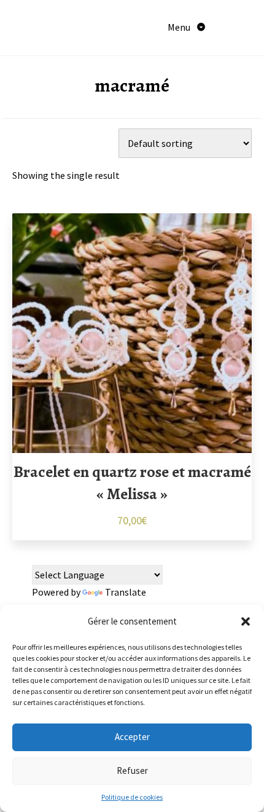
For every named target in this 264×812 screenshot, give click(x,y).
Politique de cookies (132, 797)
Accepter (132, 737)
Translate (125, 592)
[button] (245, 621)
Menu (180, 27)
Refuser (132, 770)
